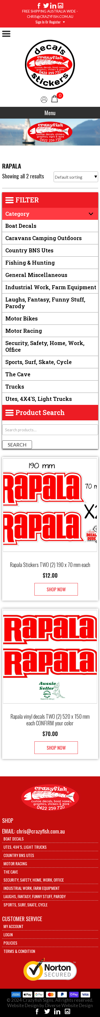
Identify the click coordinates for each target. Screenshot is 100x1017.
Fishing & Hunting (30, 262)
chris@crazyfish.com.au (41, 831)
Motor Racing (23, 330)
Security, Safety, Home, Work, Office (45, 346)
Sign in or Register (48, 22)
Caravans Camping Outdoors (43, 237)
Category (17, 213)
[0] (54, 98)
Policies (10, 942)
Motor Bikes (21, 318)
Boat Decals (20, 225)
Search (17, 445)
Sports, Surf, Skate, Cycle (38, 361)
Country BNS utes (29, 250)
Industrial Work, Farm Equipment (50, 287)
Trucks (14, 386)
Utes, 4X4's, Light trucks (38, 398)
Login (8, 934)
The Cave (17, 374)
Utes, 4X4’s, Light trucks (25, 847)
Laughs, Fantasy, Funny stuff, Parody (45, 303)
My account (13, 926)
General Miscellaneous (36, 274)
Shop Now (56, 589)
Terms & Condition (19, 951)
